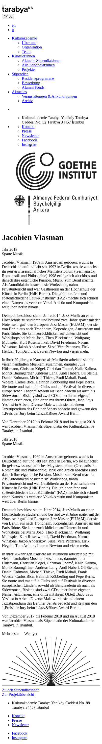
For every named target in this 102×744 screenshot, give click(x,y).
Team (26, 51)
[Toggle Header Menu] (4, 5)
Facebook (29, 140)
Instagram (29, 144)
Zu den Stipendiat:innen (20, 690)
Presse (27, 131)
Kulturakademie (24, 38)
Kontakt (28, 126)
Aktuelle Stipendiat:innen (41, 60)
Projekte (28, 69)
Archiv (27, 101)
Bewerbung (31, 83)
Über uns (29, 43)
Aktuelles (19, 92)
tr (13, 30)
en (14, 25)
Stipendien (20, 74)
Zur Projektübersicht (18, 694)
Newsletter (30, 135)
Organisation (32, 47)
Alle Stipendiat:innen (38, 65)
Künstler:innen (23, 56)
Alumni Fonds (33, 87)
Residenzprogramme (38, 78)
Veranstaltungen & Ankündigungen (49, 96)
